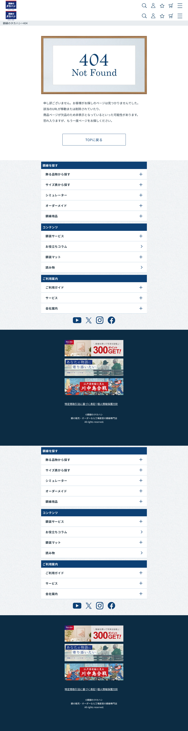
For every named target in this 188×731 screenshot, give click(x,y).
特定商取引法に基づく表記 (80, 404)
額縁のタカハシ (12, 23)
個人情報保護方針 (107, 404)
